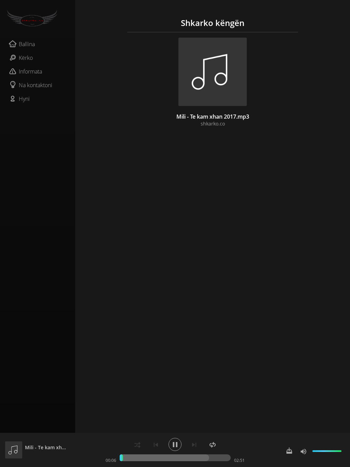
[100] (303, 451)
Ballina (27, 44)
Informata (30, 71)
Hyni (24, 99)
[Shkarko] (289, 451)
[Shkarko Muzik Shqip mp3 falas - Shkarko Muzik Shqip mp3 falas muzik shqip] (37, 18)
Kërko (26, 58)
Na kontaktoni (35, 85)
